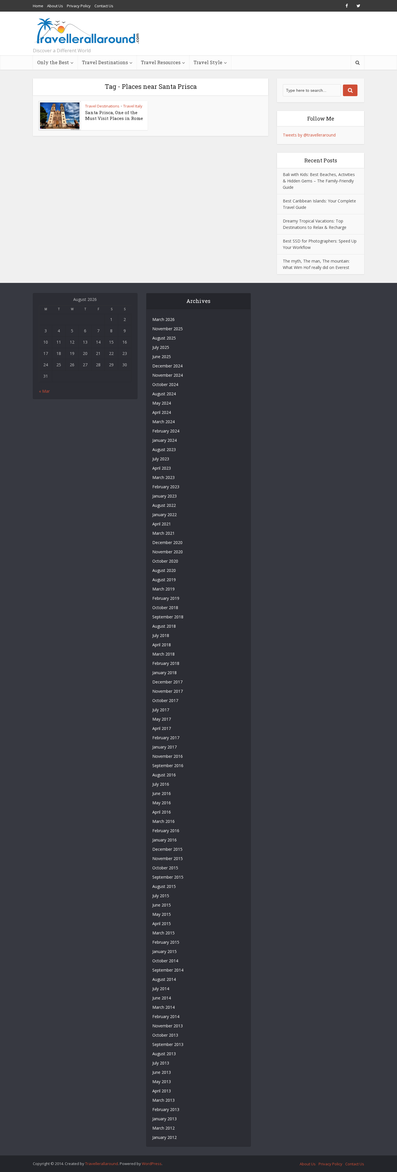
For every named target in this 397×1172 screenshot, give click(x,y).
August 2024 (164, 393)
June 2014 (161, 998)
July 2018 (160, 635)
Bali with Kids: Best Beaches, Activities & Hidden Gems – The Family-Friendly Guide (319, 181)
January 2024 (164, 440)
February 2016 (165, 830)
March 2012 (163, 1128)
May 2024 (161, 403)
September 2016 (167, 765)
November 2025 (167, 328)
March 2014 (163, 1007)
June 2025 (161, 356)
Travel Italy (132, 106)
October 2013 (165, 1035)
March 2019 (163, 589)
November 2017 (167, 691)
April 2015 (161, 923)
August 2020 (164, 570)
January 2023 (164, 496)
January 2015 (164, 951)
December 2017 (167, 682)
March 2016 (163, 821)
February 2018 (165, 663)
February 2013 (165, 1109)
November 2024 (167, 375)
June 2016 (161, 793)
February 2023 (165, 486)
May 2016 (161, 802)
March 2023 (163, 477)
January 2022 (164, 514)
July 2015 (160, 895)
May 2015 (161, 914)
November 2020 (167, 551)
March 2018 (163, 654)
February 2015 (165, 942)
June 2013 (161, 1072)
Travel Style (208, 62)
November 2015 (167, 858)
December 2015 (167, 849)
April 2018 (161, 644)
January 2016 (164, 840)
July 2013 (160, 1063)
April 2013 (161, 1091)
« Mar (44, 391)
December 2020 (167, 542)
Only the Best (53, 62)
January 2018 (164, 672)
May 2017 (161, 719)
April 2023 (161, 468)
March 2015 (163, 933)
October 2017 (165, 700)
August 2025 (164, 338)
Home (38, 5)
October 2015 (165, 868)
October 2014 (165, 960)
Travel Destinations (105, 62)
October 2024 (165, 384)
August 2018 (164, 626)
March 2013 (163, 1100)
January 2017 (164, 747)
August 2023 (164, 449)
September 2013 (167, 1044)
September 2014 (167, 970)
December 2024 (167, 366)
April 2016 (161, 812)
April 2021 (161, 524)
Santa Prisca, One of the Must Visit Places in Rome (114, 115)
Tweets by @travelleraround (309, 135)
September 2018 (167, 617)
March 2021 (163, 533)
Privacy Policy (79, 5)
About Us (55, 5)
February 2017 (165, 737)
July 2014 (160, 988)
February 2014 (165, 1016)
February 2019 (165, 598)
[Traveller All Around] (87, 31)
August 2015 (164, 886)
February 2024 (165, 431)
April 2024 (161, 412)
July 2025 (160, 347)
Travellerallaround (101, 1163)
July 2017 (160, 709)
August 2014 (164, 979)
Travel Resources (160, 62)
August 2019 (164, 579)
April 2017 (161, 728)
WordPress (152, 1163)
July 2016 (160, 784)
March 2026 (163, 319)
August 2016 (164, 775)
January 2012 (164, 1137)
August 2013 (164, 1053)
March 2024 (163, 421)
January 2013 (164, 1118)
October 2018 (165, 607)
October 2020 (165, 561)
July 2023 (160, 459)
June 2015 (161, 905)
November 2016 (167, 756)
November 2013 (167, 1026)
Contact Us (103, 5)
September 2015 (167, 877)
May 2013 (161, 1081)
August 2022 (164, 505)
